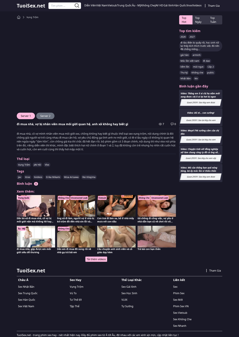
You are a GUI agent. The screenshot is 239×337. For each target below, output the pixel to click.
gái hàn (184, 54)
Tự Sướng (127, 306)
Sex (175, 286)
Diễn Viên (90, 5)
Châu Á (23, 280)
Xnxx (189, 5)
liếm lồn (184, 66)
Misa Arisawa (71, 177)
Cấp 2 (211, 66)
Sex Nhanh (179, 326)
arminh (197, 54)
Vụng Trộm (32, 17)
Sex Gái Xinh (128, 286)
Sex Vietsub (180, 313)
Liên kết (179, 280)
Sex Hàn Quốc (26, 300)
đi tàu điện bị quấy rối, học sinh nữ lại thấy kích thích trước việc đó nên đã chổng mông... (199, 46)
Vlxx (47, 164)
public (210, 72)
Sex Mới (178, 300)
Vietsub (112, 5)
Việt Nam (101, 5)
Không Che (148, 5)
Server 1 (26, 116)
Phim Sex (178, 293)
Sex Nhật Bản (26, 286)
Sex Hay (75, 280)
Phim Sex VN (181, 306)
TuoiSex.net (31, 6)
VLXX (124, 300)
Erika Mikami (53, 177)
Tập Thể (74, 306)
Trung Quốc (124, 5)
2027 (192, 36)
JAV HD (159, 5)
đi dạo (206, 60)
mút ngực (198, 66)
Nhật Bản (185, 78)
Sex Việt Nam (26, 306)
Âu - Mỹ (136, 5)
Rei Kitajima (88, 177)
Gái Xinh (169, 5)
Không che (197, 72)
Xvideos (197, 5)
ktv (196, 78)
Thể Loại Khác (131, 280)
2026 (183, 36)
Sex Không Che (182, 319)
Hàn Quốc (180, 5)
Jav (19, 177)
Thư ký (184, 72)
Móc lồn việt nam (189, 60)
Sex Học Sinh (129, 293)
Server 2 (45, 116)
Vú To (73, 293)
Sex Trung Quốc (28, 293)
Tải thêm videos (96, 259)
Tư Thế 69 (76, 300)
